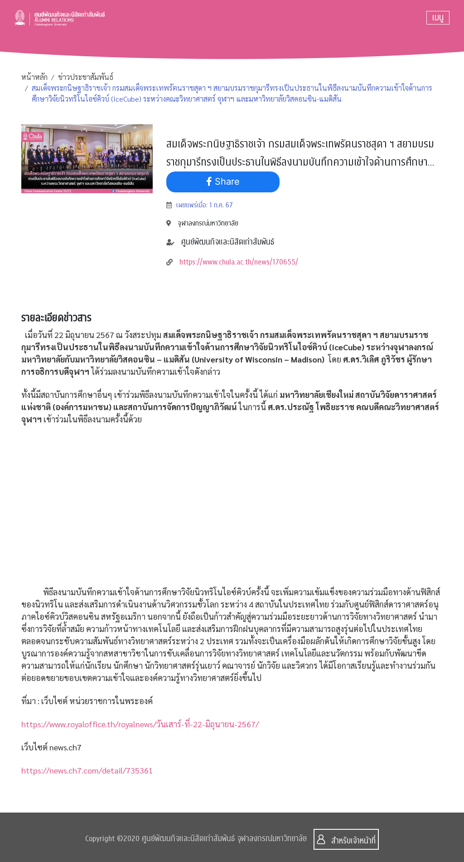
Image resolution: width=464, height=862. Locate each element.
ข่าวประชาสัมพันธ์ (85, 77)
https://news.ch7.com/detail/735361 (87, 770)
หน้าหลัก (34, 77)
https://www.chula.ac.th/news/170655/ (238, 262)
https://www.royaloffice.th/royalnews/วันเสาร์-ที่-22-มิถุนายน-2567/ (140, 724)
